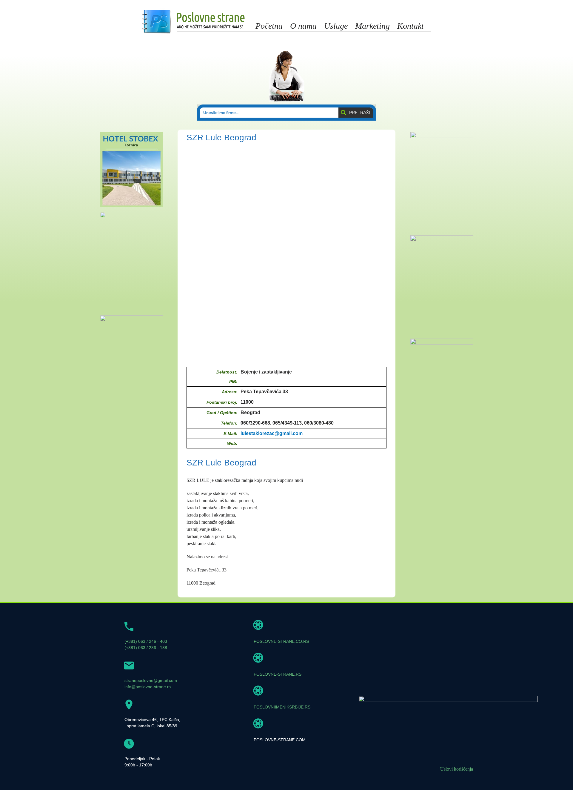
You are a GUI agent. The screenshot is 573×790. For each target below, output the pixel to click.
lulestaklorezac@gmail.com (272, 433)
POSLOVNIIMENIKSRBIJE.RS (282, 707)
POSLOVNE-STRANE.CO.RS (281, 641)
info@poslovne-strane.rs (147, 686)
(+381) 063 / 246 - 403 (145, 641)
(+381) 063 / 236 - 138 (145, 647)
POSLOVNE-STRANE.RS (277, 674)
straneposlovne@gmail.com (150, 680)
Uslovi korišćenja (456, 768)
